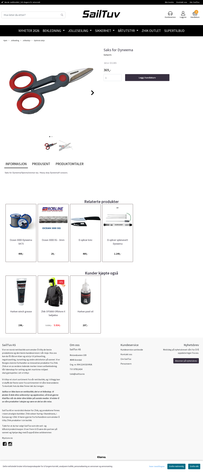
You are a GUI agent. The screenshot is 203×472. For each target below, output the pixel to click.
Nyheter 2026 (29, 30)
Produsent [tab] (41, 164)
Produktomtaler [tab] (70, 164)
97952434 (77, 369)
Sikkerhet (103, 30)
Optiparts (108, 55)
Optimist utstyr (39, 40)
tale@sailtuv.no (77, 373)
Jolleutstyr (26, 40)
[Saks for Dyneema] (51, 91)
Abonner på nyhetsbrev (186, 360)
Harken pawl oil (85, 311)
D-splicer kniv (85, 240)
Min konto (169, 2)
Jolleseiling (78, 30)
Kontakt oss (181, 2)
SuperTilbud (174, 30)
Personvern (126, 363)
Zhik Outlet (151, 30)
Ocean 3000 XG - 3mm (53, 240)
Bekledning (52, 30)
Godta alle (194, 466)
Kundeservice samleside (132, 349)
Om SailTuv (195, 2)
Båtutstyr (126, 30)
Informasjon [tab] (16, 164)
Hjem (5, 40)
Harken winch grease (21, 311)
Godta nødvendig (176, 466)
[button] (49, 136)
